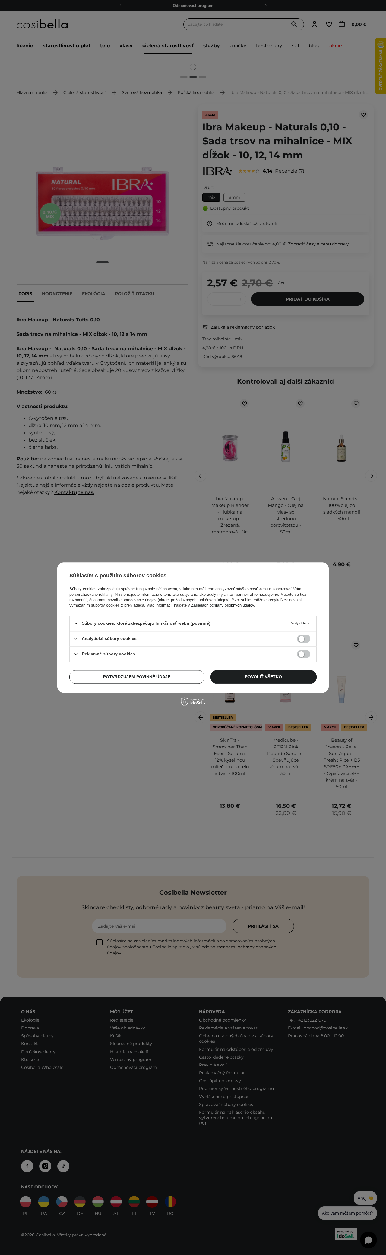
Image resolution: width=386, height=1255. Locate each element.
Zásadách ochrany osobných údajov (222, 605)
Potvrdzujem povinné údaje (136, 676)
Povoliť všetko (263, 676)
